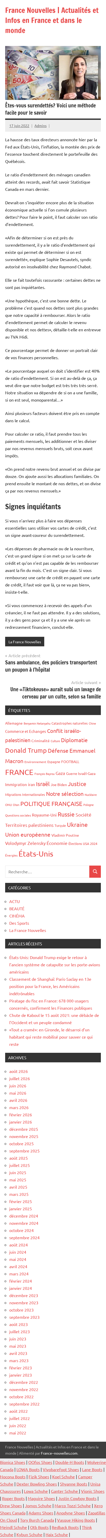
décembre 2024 (23, 1215)
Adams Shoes (41, 1512)
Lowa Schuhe (36, 1491)
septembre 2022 (24, 1403)
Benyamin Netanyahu (37, 723)
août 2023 (18, 1324)
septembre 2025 (24, 1150)
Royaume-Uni (44, 814)
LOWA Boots (28, 1469)
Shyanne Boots (73, 1483)
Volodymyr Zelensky (25, 843)
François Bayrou (44, 774)
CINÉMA (17, 915)
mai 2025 (17, 1179)
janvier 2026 (20, 1121)
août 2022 (18, 1411)
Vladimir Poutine (65, 835)
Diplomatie (74, 739)
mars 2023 (19, 1360)
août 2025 (18, 1157)
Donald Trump (26, 750)
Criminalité (40, 740)
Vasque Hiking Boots (76, 1520)
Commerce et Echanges (25, 731)
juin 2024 (17, 1251)
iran (31, 784)
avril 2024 (18, 1266)
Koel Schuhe (63, 1476)
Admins (40, 125)
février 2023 (20, 1367)
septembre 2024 (24, 1237)
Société (83, 814)
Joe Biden (59, 784)
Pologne (88, 805)
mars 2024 (19, 1273)
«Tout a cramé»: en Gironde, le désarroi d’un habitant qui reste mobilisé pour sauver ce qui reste (51, 1037)
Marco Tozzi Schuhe (73, 1505)
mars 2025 (19, 1194)
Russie (66, 814)
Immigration (16, 784)
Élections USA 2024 (82, 843)
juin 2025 (17, 1172)
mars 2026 (19, 1107)
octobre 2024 (21, 1230)
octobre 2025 (21, 1143)
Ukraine (77, 824)
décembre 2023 (23, 1295)
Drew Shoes (11, 1505)
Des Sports (19, 922)
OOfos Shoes (40, 1462)
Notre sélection (65, 793)
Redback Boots (65, 1527)
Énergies (11, 855)
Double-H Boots (69, 1462)
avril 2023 (18, 1353)
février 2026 (20, 1114)
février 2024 (20, 1280)
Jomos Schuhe (38, 1505)
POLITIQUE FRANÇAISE (51, 803)
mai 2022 (17, 1432)
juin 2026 (17, 1085)
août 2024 (18, 1244)
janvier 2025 (20, 1208)
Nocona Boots (12, 1476)
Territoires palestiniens (29, 825)
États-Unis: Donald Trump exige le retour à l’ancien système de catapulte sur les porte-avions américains (54, 964)
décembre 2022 (23, 1382)
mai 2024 (17, 1259)
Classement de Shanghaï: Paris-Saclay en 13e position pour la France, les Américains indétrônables (50, 986)
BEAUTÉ (16, 908)
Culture (55, 741)
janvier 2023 (20, 1374)
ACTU (14, 901)
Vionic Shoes (92, 1491)
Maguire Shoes (41, 1498)
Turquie (60, 825)
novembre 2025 (23, 1136)
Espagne (53, 761)
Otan (16, 805)
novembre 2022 (23, 1389)
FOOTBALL (70, 761)
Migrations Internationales (25, 794)
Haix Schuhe (57, 1534)
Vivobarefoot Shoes (61, 1469)
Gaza (60, 773)
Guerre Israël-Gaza (80, 773)
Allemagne (14, 723)
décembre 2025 (23, 1129)
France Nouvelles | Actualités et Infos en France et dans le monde (52, 20)
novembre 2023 (23, 1302)
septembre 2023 (24, 1317)
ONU (8, 805)
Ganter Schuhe (65, 1491)
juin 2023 (17, 1338)
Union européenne (27, 834)
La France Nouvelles (24, 641)
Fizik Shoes (39, 1476)
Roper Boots (13, 1498)
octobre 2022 (21, 1396)
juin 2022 (17, 1425)
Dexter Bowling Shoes (36, 1483)
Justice (77, 783)
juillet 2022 (19, 1418)
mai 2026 (17, 1092)
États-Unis (36, 853)
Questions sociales (18, 815)
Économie (57, 843)
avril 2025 (18, 1186)
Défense (58, 750)
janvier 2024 (20, 1288)
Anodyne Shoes (70, 1512)
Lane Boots (92, 1469)
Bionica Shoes (12, 1462)
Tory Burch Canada (37, 1520)
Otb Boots (39, 1527)
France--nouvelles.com (59, 1453)
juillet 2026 (19, 1078)
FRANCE (19, 772)
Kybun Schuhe (29, 1534)
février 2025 (20, 1201)
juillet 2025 (19, 1165)
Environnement (35, 762)
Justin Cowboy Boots (77, 1498)
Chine (92, 723)
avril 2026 (18, 1100)
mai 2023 (17, 1345)
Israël (43, 783)
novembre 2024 (23, 1223)
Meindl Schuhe (13, 1527)
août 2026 (18, 1071)
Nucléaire (91, 794)
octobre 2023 (21, 1309)
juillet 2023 (19, 1331)
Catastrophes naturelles (69, 723)
